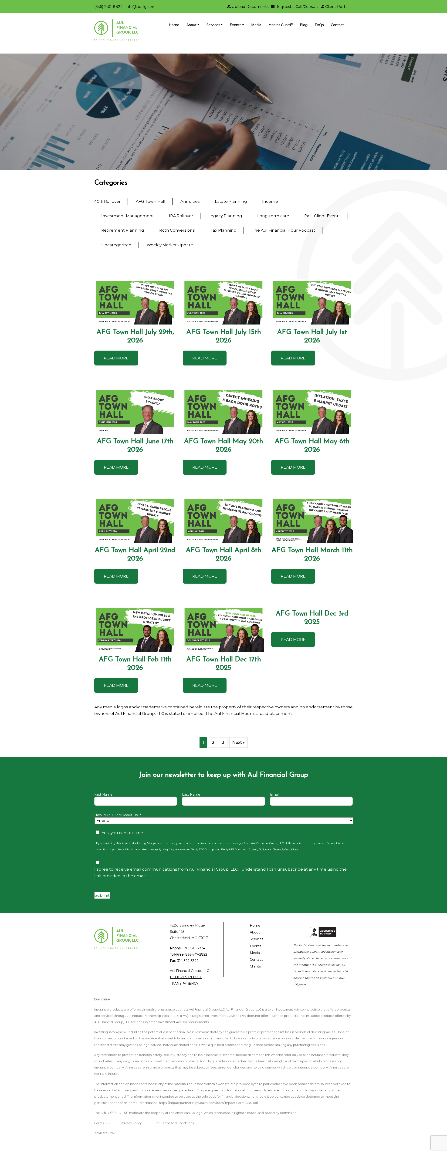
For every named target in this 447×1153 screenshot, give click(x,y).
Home (174, 25)
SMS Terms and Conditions (173, 1123)
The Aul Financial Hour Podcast (283, 230)
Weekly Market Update (170, 245)
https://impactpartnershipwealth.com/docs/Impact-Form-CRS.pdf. (209, 1103)
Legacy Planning (225, 215)
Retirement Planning (122, 230)
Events (235, 25)
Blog (304, 25)
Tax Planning (223, 230)
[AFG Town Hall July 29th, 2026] (135, 302)
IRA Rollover (181, 215)
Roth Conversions (177, 230)
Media (256, 25)
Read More (116, 358)
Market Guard (280, 25)
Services (213, 25)
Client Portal (336, 6)
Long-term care (273, 215)
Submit (102, 895)
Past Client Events (322, 215)
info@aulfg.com (141, 6)
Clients (255, 966)
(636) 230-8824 (108, 6)
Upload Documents (249, 6)
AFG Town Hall (150, 201)
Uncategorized (116, 245)
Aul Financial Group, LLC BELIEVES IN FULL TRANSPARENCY (189, 977)
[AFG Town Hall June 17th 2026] (135, 411)
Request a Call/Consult (296, 6)
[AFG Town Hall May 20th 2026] (223, 411)
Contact (337, 25)
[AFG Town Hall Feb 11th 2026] (135, 629)
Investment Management (127, 215)
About (191, 25)
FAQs (319, 25)
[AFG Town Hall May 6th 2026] (312, 411)
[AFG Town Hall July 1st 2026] (312, 302)
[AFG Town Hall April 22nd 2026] (135, 520)
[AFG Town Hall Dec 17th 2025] (223, 629)
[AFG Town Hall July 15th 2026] (223, 302)
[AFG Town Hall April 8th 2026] (223, 520)
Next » (238, 742)
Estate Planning (231, 201)
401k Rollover (107, 201)
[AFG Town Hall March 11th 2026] (312, 520)
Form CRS (102, 1123)
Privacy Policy (257, 849)
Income (270, 201)
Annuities (190, 201)
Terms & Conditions (285, 849)
